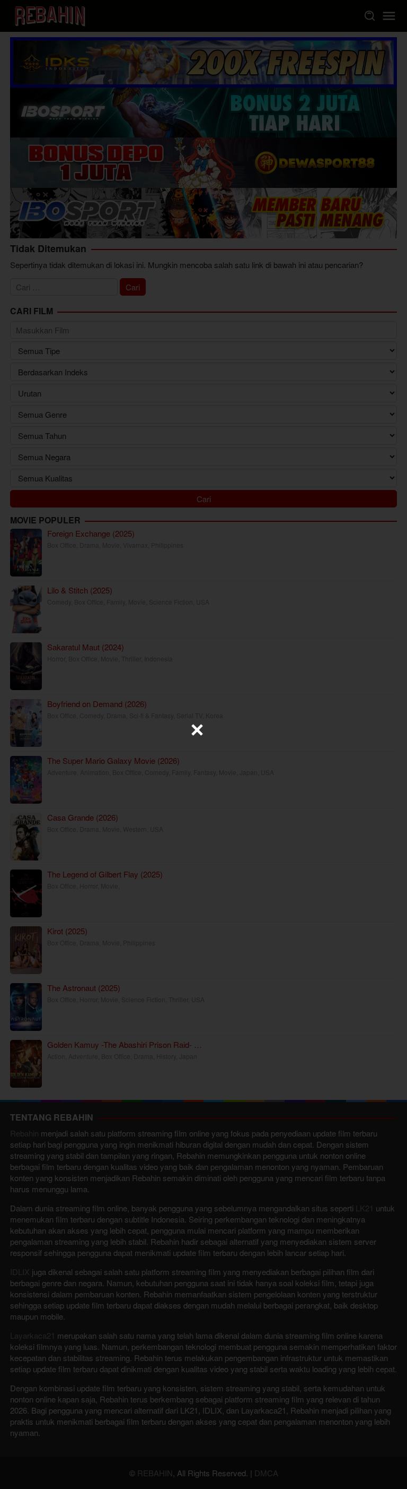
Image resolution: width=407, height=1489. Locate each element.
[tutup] (197, 730)
